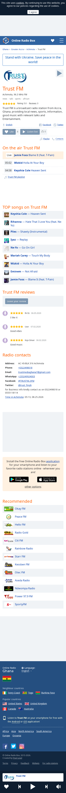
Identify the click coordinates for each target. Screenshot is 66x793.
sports (18, 98)
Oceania (16, 735)
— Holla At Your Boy (27, 263)
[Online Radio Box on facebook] (5, 746)
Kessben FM (22, 564)
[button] (33, 786)
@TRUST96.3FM (26, 380)
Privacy (14, 763)
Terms (5, 763)
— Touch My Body (30, 255)
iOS (25, 721)
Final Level (17, 758)
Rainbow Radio (24, 548)
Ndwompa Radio (25, 588)
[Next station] (46, 786)
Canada (12, 708)
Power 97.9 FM (24, 596)
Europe (6, 735)
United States (15, 703)
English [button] (25, 671)
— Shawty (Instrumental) (29, 231)
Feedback (25, 763)
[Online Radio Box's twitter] (13, 746)
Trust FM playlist (16, 176)
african (26, 98)
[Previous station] (20, 786)
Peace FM (20, 516)
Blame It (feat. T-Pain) (34, 155)
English (9, 124)
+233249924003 (26, 376)
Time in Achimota (14, 396)
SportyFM (21, 604)
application (53, 461)
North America (26, 731)
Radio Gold (21, 532)
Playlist (46, 138)
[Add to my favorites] (6, 786)
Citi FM (19, 540)
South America (44, 731)
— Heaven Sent (28, 214)
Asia (13, 731)
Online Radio (9, 669)
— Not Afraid (24, 271)
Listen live (32, 131)
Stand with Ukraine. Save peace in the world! (33, 59)
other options (33, 486)
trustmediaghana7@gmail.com (34, 372)
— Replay (19, 239)
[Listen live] (59, 73)
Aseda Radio (22, 580)
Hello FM (20, 524)
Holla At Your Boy (29, 162)
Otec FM (20, 572)
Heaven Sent (30, 170)
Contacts (59, 138)
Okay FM (20, 508)
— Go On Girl (23, 247)
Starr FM (20, 556)
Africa (6, 731)
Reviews (32, 103)
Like (12, 131)
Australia (29, 708)
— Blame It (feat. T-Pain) (32, 279)
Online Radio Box (23, 40)
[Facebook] (45, 124)
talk (11, 98)
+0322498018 (25, 367)
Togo (30, 692)
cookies (20, 2)
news (5, 98)
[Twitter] (58, 124)
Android (16, 721)
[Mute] (59, 786)
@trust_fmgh (25, 385)
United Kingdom (38, 703)
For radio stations (50, 763)
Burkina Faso (48, 692)
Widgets (35, 763)
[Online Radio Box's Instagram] (21, 746)
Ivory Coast (14, 692)
